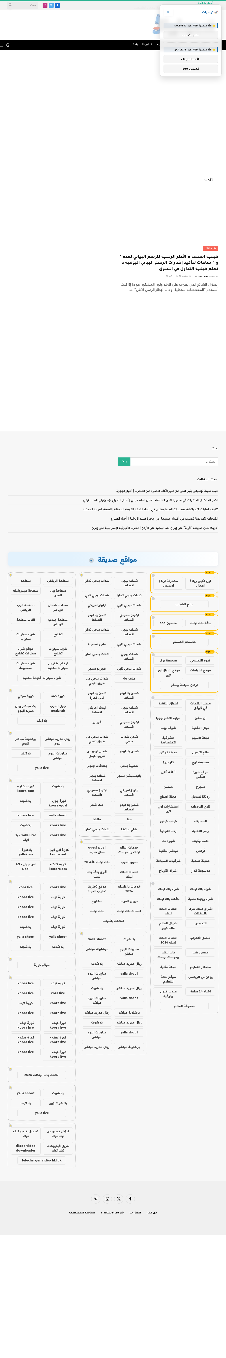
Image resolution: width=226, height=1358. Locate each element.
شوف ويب (168, 728)
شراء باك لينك (200, 889)
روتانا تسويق (200, 797)
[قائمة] (1, 45)
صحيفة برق (168, 660)
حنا (129, 819)
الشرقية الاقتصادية (168, 740)
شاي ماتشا (129, 829)
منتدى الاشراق (200, 938)
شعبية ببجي (129, 766)
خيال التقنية (200, 728)
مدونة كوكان (168, 752)
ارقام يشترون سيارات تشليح (57, 665)
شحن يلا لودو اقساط (97, 617)
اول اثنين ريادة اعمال (200, 583)
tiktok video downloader (26, 1148)
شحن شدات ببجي (129, 739)
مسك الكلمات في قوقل (200, 705)
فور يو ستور (97, 669)
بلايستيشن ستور (129, 776)
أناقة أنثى (168, 772)
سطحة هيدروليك (25, 591)
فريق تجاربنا (201, 276)
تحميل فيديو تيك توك (25, 1133)
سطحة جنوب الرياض (58, 622)
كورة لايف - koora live (58, 1025)
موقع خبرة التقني (200, 774)
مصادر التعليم (200, 967)
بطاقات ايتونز (97, 766)
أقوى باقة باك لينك (97, 874)
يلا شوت (129, 939)
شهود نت (168, 841)
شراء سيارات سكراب (25, 636)
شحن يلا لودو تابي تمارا (97, 695)
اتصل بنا (135, 1213)
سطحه (26, 581)
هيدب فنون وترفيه (168, 993)
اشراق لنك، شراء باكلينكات (200, 911)
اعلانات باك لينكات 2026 (41, 1075)
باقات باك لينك (168, 899)
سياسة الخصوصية (82, 1213)
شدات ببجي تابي (97, 595)
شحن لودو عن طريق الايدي (97, 753)
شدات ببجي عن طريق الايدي (97, 680)
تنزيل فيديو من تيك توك (58, 1133)
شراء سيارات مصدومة (25, 665)
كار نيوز (168, 762)
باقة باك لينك (200, 623)
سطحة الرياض (58, 581)
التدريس (200, 923)
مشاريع (96, 901)
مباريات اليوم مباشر (129, 951)
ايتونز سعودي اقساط (129, 617)
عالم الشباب (184, 604)
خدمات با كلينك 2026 (129, 888)
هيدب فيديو (168, 821)
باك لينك (97, 911)
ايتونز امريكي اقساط (97, 710)
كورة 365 (57, 696)
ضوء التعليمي (200, 660)
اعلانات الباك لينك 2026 (168, 940)
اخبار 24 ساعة (200, 991)
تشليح (57, 634)
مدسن (168, 787)
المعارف (200, 821)
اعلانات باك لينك (129, 911)
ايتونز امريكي (97, 605)
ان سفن (200, 718)
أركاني (200, 851)
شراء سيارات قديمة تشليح (42, 678)
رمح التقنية (200, 831)
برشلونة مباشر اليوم (25, 741)
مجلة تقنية (168, 967)
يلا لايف (42, 721)
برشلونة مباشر (96, 949)
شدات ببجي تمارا (97, 581)
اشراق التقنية (168, 703)
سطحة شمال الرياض (58, 607)
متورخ (200, 787)
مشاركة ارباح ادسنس (168, 583)
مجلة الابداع (168, 797)
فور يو (97, 722)
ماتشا (97, 819)
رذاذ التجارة (168, 831)
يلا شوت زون (58, 1103)
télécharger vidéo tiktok (42, 1160)
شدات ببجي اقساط (129, 583)
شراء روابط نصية (200, 899)
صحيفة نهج (200, 762)
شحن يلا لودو (129, 751)
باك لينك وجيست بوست (168, 954)
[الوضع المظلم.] (8, 45)
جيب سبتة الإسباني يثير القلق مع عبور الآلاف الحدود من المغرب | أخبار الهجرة (167, 491)
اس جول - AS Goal (26, 866)
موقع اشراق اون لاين (168, 672)
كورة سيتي (26, 696)
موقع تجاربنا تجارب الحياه (96, 888)
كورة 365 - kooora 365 (58, 866)
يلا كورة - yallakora (25, 852)
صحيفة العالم (184, 1006)
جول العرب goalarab (58, 708)
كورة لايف (58, 897)
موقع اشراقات (200, 670)
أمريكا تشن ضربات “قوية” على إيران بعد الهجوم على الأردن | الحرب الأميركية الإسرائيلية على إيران (155, 528)
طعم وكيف (200, 841)
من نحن (152, 1213)
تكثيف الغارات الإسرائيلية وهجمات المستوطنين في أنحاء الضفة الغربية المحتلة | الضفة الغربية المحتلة (150, 509)
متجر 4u (129, 678)
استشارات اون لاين (168, 808)
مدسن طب (200, 952)
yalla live (42, 768)
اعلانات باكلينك (113, 921)
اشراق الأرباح (168, 871)
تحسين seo (168, 623)
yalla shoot (97, 939)
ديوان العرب (129, 901)
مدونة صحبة (200, 861)
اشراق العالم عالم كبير (168, 925)
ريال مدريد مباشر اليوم (57, 741)
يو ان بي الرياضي (200, 977)
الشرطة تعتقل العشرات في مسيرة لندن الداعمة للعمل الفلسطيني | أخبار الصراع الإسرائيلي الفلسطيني (150, 500)
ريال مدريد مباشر (129, 964)
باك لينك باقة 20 (96, 862)
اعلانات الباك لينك (168, 911)
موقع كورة (42, 965)
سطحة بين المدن (58, 593)
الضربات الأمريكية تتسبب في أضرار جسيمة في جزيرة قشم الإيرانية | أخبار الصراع (164, 518)
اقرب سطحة (25, 620)
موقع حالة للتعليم (168, 979)
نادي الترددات (200, 806)
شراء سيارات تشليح (58, 651)
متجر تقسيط (97, 644)
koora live (25, 815)
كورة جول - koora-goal (58, 803)
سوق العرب (129, 862)
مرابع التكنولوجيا (168, 718)
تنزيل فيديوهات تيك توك (58, 1148)
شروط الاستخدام (112, 1213)
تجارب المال (211, 248)
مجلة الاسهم (200, 738)
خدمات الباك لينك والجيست (129, 849)
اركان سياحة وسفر (184, 685)
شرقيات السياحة (168, 861)
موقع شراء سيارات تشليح (25, 651)
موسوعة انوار (200, 871)
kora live (26, 887)
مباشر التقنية (168, 851)
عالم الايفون (200, 752)
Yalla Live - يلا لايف (25, 837)
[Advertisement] (113, 112)
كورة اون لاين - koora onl (58, 852)
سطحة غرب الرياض (25, 607)
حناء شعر (97, 805)
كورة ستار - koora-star (25, 788)
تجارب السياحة (142, 44)
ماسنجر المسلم (184, 642)
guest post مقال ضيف (97, 849)
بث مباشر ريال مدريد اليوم (25, 708)
